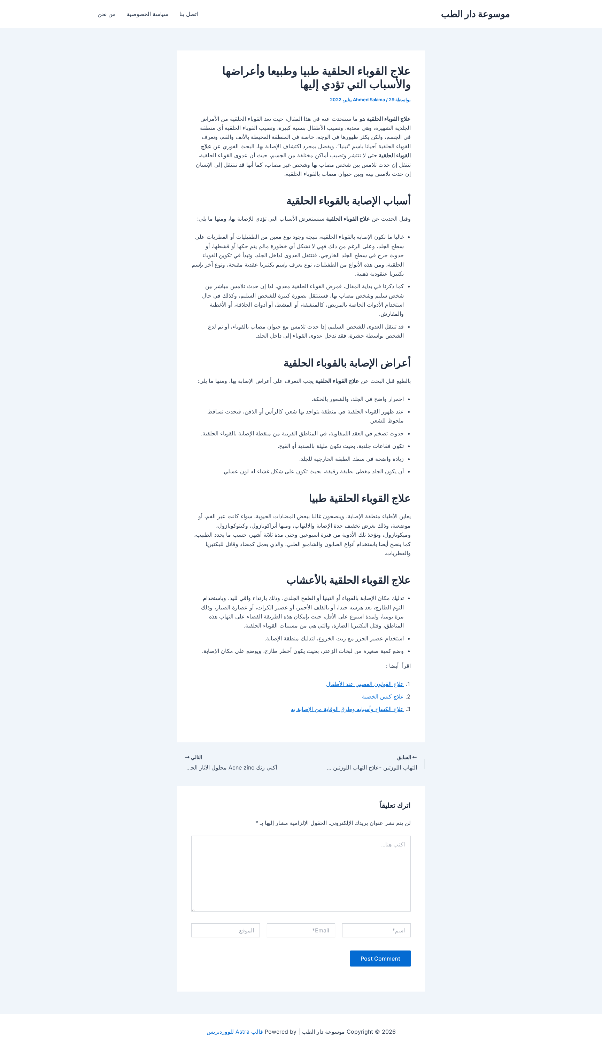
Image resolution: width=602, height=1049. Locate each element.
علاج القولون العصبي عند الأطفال (365, 683)
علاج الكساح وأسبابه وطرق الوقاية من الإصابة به (347, 708)
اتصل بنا (188, 13)
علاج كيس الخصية (383, 696)
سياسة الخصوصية (147, 13)
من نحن (107, 13)
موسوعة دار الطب (475, 13)
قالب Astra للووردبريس (235, 1031)
